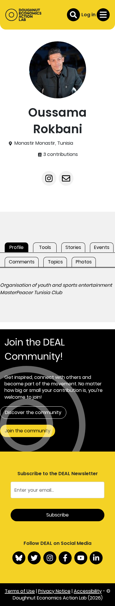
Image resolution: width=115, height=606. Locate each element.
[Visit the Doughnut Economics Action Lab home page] (23, 14)
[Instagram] (49, 557)
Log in (88, 14)
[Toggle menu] (103, 14)
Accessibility (88, 591)
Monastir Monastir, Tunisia (43, 143)
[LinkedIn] (96, 557)
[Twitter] (34, 557)
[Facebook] (65, 557)
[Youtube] (80, 557)
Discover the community (33, 412)
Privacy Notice (54, 591)
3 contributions (60, 154)
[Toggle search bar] (73, 14)
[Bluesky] (18, 557)
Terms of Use (20, 591)
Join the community (27, 430)
